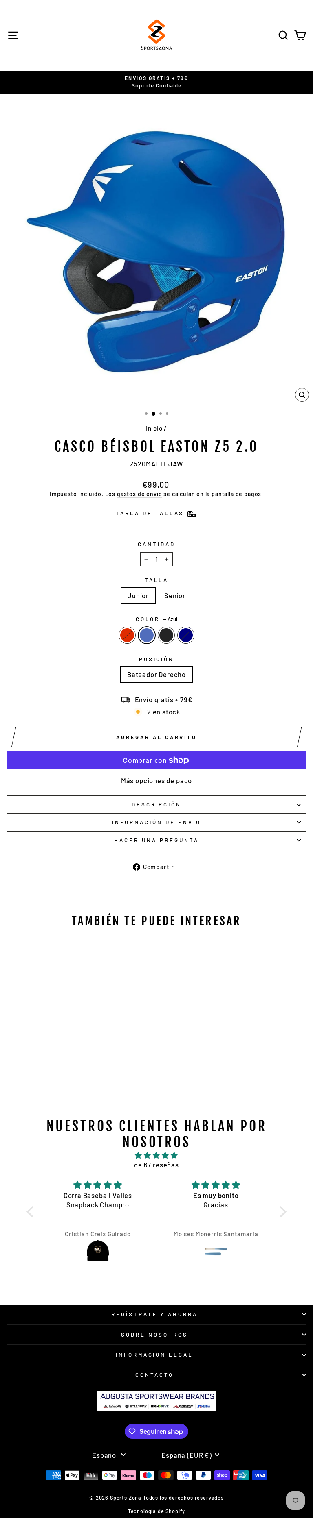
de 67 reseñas (156, 1165)
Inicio (154, 428)
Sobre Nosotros (154, 1334)
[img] (156, 1155)
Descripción (157, 804)
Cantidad (156, 544)
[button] (32, 1211)
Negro (166, 635)
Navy (186, 635)
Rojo (127, 635)
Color (157, 619)
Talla (157, 580)
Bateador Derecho (156, 674)
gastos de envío (139, 493)
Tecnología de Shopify (156, 1511)
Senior (174, 595)
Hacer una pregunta (156, 840)
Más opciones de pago (156, 780)
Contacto (154, 1375)
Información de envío (156, 822)
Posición (156, 659)
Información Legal (155, 1354)
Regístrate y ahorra (154, 1314)
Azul (147, 635)
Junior (138, 595)
